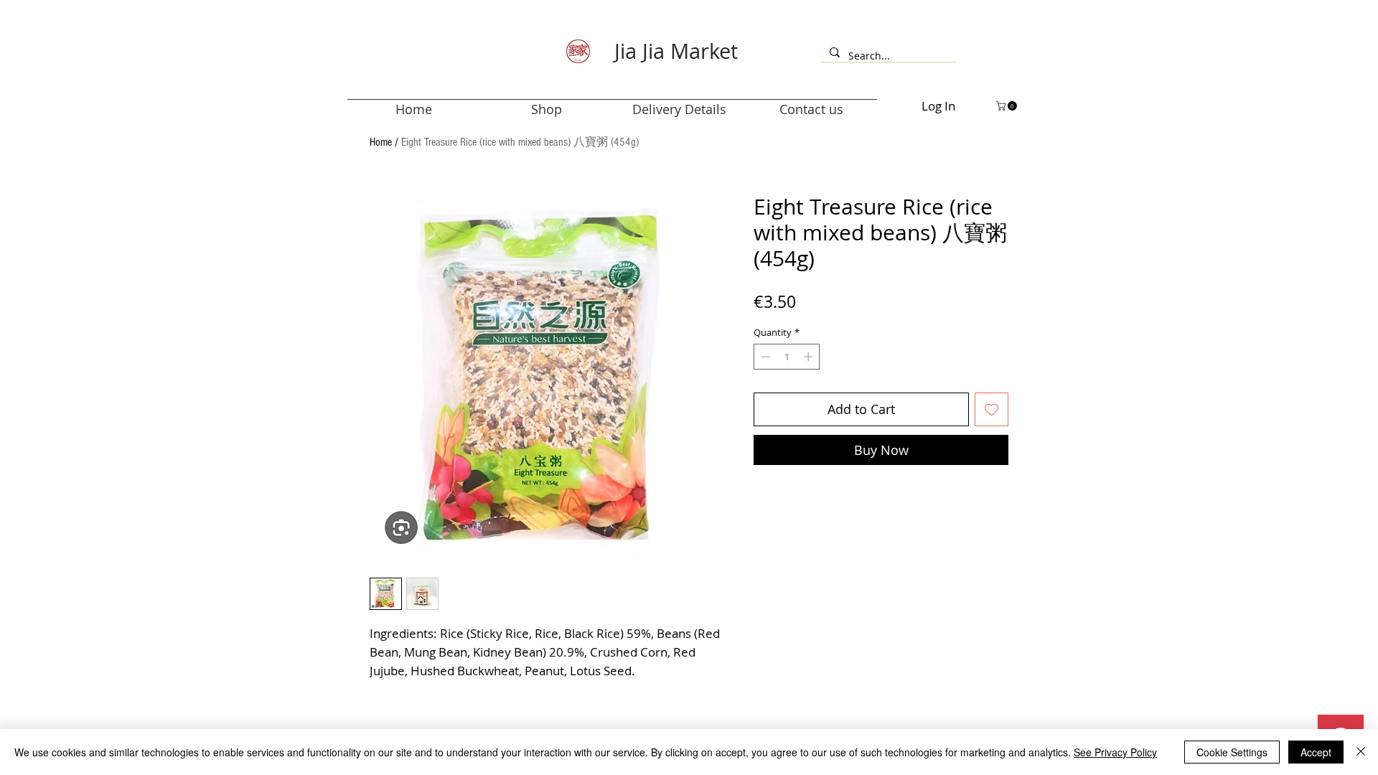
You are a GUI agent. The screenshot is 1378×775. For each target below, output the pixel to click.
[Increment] (809, 356)
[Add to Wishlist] (991, 409)
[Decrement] (764, 356)
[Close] (1360, 752)
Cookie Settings (1231, 752)
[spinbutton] (787, 356)
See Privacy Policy (1115, 752)
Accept (1315, 752)
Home (381, 142)
